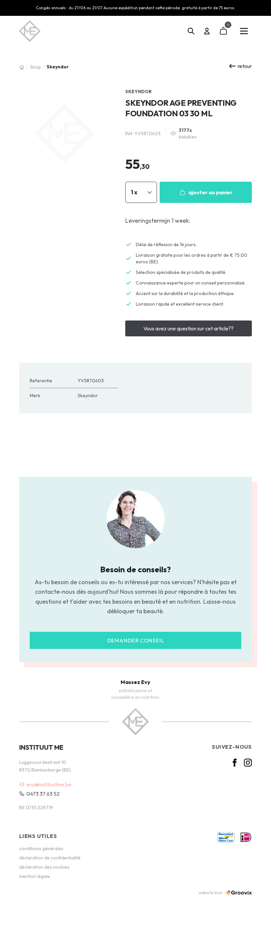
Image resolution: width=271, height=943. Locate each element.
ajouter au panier (210, 192)
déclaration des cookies (44, 867)
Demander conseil (135, 640)
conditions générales (41, 848)
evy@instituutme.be (48, 784)
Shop (35, 67)
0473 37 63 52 (42, 793)
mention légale (34, 876)
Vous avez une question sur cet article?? (188, 328)
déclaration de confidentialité (50, 858)
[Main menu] (244, 31)
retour (245, 66)
